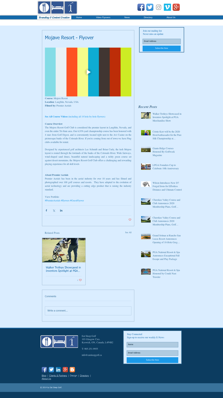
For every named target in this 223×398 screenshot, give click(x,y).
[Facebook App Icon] (141, 7)
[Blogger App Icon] (72, 369)
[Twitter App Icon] (149, 7)
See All (128, 232)
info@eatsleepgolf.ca (92, 354)
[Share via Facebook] (46, 210)
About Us (46, 378)
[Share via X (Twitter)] (53, 210)
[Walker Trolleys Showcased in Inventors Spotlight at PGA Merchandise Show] (63, 250)
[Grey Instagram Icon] (158, 7)
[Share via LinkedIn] (61, 210)
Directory (84, 375)
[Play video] (88, 72)
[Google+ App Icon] (176, 7)
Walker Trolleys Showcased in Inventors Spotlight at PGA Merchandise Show (63, 269)
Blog (44, 375)
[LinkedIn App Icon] (58, 369)
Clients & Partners (58, 375)
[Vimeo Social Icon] (167, 7)
